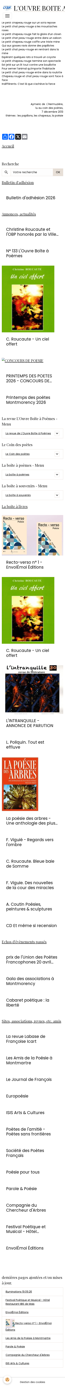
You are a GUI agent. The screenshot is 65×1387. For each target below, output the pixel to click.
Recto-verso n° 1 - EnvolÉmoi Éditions (25, 565)
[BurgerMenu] (7, 16)
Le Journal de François (29, 1079)
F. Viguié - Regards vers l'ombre (29, 842)
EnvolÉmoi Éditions (25, 1248)
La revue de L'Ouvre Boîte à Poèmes (28, 433)
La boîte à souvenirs (18, 495)
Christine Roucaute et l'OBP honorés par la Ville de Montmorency (31, 232)
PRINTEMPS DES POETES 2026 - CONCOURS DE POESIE (29, 378)
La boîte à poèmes (17, 474)
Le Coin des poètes (18, 454)
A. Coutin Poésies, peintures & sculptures (29, 907)
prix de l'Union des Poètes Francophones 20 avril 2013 (31, 960)
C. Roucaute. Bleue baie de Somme (30, 864)
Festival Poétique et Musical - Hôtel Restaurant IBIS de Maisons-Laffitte (26, 1229)
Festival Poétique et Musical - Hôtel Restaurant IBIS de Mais (28, 1302)
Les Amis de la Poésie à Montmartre (29, 1060)
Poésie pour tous (23, 1172)
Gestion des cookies (32, 1382)
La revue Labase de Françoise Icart (25, 1039)
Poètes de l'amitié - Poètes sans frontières (28, 1132)
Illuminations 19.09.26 (19, 1291)
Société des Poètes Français (25, 1153)
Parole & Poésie (21, 1188)
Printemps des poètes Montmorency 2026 (28, 400)
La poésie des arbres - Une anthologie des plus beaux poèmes (30, 821)
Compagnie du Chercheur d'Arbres (26, 1208)
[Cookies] (7, 1380)
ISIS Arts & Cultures (25, 1112)
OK (58, 172)
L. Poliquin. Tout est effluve (25, 745)
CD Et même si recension (31, 925)
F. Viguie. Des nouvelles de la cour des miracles (30, 885)
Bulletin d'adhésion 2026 (30, 197)
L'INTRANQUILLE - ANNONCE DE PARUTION (29, 723)
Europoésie (17, 1096)
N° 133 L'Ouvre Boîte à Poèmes (27, 253)
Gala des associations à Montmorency (30, 981)
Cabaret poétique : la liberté (27, 1003)
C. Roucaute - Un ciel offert (27, 342)
